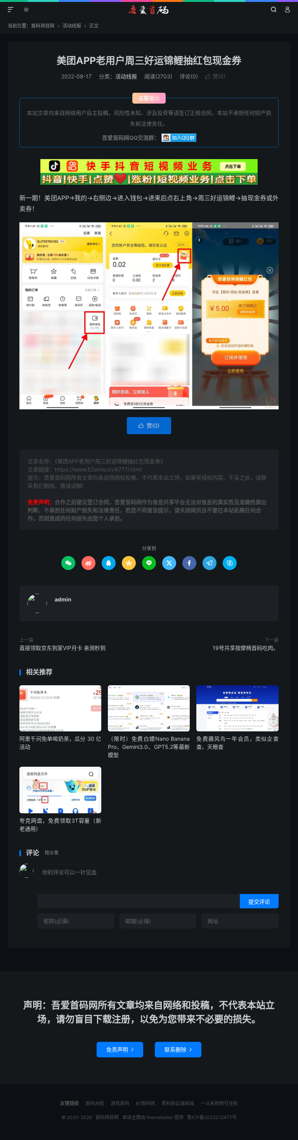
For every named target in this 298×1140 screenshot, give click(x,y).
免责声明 (119, 1049)
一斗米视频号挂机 (219, 1103)
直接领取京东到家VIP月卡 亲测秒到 (62, 647)
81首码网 (145, 1103)
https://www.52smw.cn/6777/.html (98, 469)
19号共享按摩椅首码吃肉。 (246, 647)
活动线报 (71, 26)
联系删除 (178, 1049)
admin (63, 599)
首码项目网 (149, 9)
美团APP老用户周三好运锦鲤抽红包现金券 (149, 60)
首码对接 (94, 1103)
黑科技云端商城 (177, 1103)
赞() (215, 76)
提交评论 (259, 901)
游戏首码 (120, 1103)
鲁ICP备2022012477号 (212, 1117)
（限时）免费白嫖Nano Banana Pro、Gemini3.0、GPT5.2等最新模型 (149, 746)
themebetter (160, 1117)
